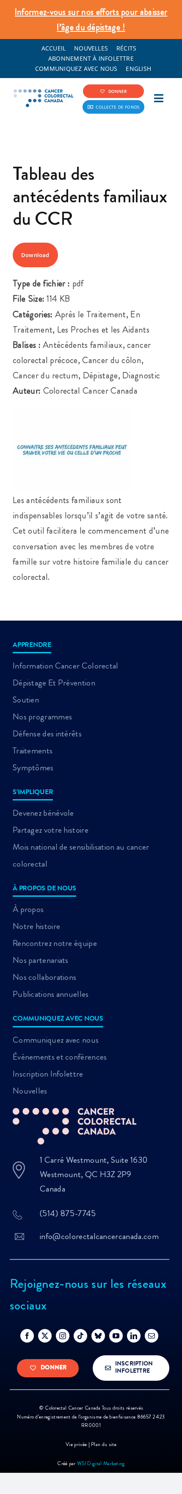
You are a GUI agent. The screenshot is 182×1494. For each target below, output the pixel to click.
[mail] (151, 1336)
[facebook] (27, 1336)
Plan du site (103, 1444)
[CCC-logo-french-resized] (44, 93)
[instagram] (62, 1336)
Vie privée (77, 1444)
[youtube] (116, 1336)
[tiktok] (80, 1336)
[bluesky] (98, 1336)
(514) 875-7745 (68, 1213)
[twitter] (45, 1336)
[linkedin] (134, 1336)
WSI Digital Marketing (101, 1463)
